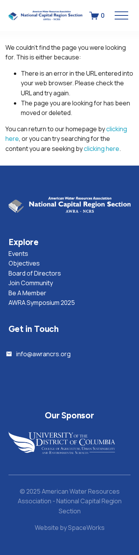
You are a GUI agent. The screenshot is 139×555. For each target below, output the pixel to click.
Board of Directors (34, 273)
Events (18, 253)
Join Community (30, 283)
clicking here (101, 148)
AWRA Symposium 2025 (41, 302)
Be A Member (27, 293)
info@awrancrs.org (43, 354)
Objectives (24, 263)
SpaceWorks (86, 527)
